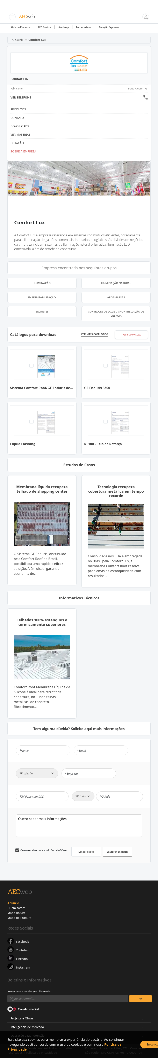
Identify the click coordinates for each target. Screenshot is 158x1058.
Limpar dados (86, 851)
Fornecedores (83, 27)
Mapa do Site (16, 913)
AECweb (17, 40)
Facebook (22, 941)
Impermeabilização (42, 297)
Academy (63, 27)
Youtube (22, 950)
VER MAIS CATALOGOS (94, 334)
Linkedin (22, 959)
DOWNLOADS (19, 126)
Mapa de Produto (19, 918)
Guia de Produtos (20, 27)
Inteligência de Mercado (27, 1027)
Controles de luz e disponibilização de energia (116, 313)
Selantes (42, 311)
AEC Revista (44, 27)
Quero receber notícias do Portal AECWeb (44, 850)
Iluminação (42, 283)
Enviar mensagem (118, 851)
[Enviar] (140, 998)
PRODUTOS (18, 109)
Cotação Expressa (109, 27)
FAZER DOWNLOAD (131, 334)
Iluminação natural (116, 283)
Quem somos (16, 908)
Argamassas (116, 297)
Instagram (23, 967)
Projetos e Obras (21, 1018)
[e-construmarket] (23, 1008)
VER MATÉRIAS (20, 134)
